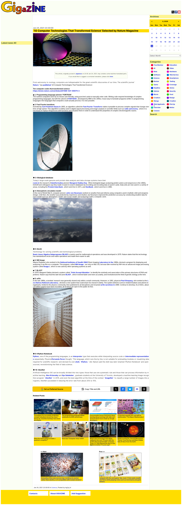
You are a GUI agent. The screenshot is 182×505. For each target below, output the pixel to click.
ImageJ (47, 266)
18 (161, 42)
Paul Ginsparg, (127, 281)
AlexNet (48, 378)
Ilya (63, 375)
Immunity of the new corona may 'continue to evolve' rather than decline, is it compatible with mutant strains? (61, 479)
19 (165, 42)
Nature (36, 85)
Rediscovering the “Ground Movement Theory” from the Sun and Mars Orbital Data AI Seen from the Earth (130, 440)
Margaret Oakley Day (78, 183)
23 (152, 46)
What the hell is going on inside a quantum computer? (44, 439)
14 (174, 37)
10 (156, 37)
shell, (77, 362)
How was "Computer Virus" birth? (73, 438)
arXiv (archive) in (108, 285)
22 (179, 42)
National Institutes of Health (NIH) (74, 262)
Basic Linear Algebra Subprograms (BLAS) (50, 254)
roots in (36, 183)
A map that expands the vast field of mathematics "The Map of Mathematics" (131, 416)
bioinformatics (57, 183)
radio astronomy (131, 109)
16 (152, 42)
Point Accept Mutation (80, 272)
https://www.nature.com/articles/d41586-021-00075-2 (56, 91)
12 (165, 37)
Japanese (79, 73)
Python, (36, 356)
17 (156, 42)
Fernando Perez (58, 359)
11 (161, 37)
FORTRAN (72, 99)
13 (170, 37)
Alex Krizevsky (52, 375)
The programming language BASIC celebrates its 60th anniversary (73, 416)
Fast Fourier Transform (92, 107)
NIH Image (79, 264)
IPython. (84, 362)
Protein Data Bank (55, 187)
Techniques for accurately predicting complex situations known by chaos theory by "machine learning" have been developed (47, 418)
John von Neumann (74, 193)
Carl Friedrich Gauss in (51, 107)
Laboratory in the (106, 262)
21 (174, 42)
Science (54, 487)
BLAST (68, 275)
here (111, 76)
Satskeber (69, 375)
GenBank (89, 187)
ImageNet (109, 378)
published (47, 85)
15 (178, 37)
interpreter (77, 356)
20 (170, 42)
